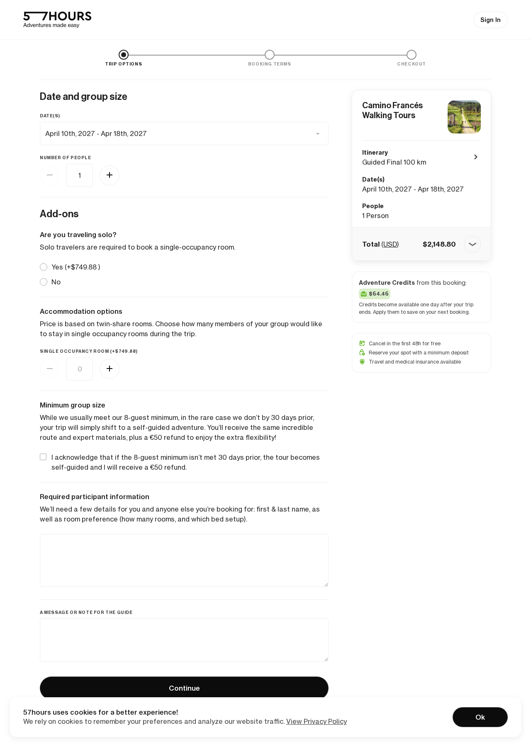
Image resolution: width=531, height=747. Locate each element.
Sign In (490, 20)
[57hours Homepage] (57, 20)
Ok (480, 717)
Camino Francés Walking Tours (392, 110)
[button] (421, 244)
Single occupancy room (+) (88, 351)
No (56, 282)
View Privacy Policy (316, 721)
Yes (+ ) (75, 267)
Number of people (65, 157)
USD (390, 244)
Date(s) (50, 116)
